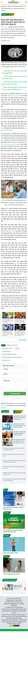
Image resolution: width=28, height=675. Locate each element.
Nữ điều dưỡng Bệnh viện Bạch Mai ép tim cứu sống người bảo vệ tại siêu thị (7, 333)
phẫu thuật (12, 231)
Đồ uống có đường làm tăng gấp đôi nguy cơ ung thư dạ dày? (19, 433)
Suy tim (3, 10)
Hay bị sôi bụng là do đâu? (10, 552)
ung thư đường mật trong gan (10, 144)
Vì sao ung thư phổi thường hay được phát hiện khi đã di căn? (14, 479)
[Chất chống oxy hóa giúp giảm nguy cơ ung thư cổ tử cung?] (7, 426)
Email (5, 374)
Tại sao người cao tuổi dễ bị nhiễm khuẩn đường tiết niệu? (13, 530)
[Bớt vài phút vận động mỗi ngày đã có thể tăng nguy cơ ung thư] (7, 442)
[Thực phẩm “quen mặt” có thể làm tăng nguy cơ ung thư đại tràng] (20, 315)
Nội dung (6, 380)
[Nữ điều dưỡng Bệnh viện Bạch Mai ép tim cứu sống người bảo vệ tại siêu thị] (8, 327)
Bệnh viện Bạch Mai (14, 95)
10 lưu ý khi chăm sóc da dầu (11, 574)
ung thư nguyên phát (7, 348)
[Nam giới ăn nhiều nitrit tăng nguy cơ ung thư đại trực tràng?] (7, 418)
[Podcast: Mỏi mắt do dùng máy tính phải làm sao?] (14, 498)
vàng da (12, 112)
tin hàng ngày (16, 403)
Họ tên (6, 369)
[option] (14, 587)
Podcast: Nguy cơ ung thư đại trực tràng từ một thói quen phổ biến (14, 461)
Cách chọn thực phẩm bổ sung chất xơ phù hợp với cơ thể (18, 586)
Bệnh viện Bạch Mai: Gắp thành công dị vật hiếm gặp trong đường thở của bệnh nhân (20, 333)
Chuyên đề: (4, 6)
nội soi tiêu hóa (5, 360)
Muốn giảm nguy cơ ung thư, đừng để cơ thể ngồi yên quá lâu (14, 449)
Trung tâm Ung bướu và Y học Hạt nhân (11, 357)
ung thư (8, 102)
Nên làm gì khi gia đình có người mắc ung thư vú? (14, 467)
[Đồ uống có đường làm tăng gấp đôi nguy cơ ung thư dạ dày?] (7, 434)
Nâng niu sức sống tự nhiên (15, 6)
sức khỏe (16, 263)
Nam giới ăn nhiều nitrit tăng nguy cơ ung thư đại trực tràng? (20, 417)
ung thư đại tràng (6, 351)
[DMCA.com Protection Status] (14, 625)
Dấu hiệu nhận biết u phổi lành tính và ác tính (13, 455)
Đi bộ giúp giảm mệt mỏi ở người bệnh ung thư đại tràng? (7, 321)
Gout (24, 6)
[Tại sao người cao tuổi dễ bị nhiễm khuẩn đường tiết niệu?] (14, 521)
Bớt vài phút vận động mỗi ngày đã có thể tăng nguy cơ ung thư (19, 441)
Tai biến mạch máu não (7, 8)
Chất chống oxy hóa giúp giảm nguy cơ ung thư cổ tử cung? (20, 425)
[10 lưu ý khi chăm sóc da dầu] (14, 565)
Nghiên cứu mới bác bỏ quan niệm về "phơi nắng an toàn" (14, 473)
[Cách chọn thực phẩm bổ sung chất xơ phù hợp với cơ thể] (8, 587)
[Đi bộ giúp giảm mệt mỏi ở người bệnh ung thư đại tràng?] (8, 315)
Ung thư (3, 407)
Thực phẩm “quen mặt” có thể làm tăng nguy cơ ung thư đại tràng (20, 321)
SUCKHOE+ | (4, 27)
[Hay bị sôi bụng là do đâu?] (14, 544)
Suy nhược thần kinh (19, 8)
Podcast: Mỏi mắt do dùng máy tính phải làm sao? (13, 508)
